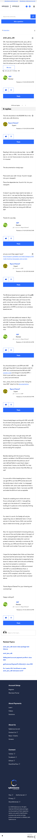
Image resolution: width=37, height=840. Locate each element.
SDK (19, 70)
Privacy (11, 798)
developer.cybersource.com (27, 1)
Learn (10, 707)
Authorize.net (20, 795)
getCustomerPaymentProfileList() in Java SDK (18, 664)
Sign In (30, 6)
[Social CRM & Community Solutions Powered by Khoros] (31, 836)
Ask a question (18, 21)
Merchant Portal (14, 693)
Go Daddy (14, 70)
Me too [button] (9, 67)
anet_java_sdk (8, 70)
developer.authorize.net (11, 1)
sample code (7, 373)
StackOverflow (13, 764)
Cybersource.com (14, 729)
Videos (11, 711)
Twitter (11, 754)
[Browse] (33, 6)
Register (11, 689)
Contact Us (12, 732)
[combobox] (18, 16)
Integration (6, 30)
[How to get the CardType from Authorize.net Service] (25, 105)
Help (27, 6)
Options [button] (34, 30)
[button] (6, 90)
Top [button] (2, 836)
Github (11, 760)
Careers (11, 739)
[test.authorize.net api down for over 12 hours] (22, 105)
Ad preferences (13, 802)
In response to (21, 227)
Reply (18, 96)
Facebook (12, 757)
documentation (24, 384)
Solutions (12, 714)
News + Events (13, 736)
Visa (10, 795)
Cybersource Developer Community (5, 6)
